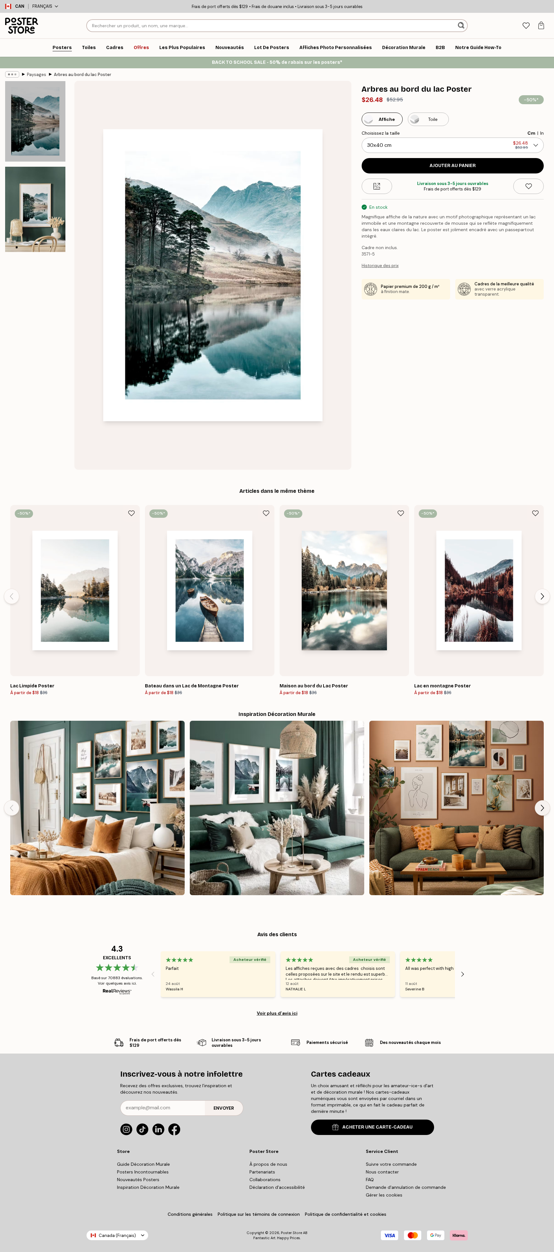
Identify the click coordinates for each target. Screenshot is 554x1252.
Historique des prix (380, 265)
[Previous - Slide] (11, 596)
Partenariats (262, 1172)
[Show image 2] (35, 209)
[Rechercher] (462, 25)
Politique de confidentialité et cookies (345, 1214)
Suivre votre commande (391, 1164)
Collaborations (265, 1179)
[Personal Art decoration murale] (456, 808)
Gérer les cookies (384, 1195)
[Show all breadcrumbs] (12, 74)
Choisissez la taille (381, 133)
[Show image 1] (35, 121)
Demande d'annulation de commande (406, 1187)
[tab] (525, 25)
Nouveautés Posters (138, 1179)
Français (42, 6)
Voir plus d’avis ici (277, 1013)
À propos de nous (268, 1164)
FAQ (370, 1179)
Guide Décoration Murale (143, 1164)
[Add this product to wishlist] (528, 186)
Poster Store (291, 1233)
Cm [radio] (531, 133)
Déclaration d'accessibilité (277, 1187)
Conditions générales (190, 1214)
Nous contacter (382, 1172)
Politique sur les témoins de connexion (259, 1214)
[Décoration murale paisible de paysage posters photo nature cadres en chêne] (97, 808)
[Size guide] (377, 186)
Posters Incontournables (143, 1172)
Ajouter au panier (453, 165)
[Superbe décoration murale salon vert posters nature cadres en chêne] (277, 808)
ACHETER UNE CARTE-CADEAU (377, 1127)
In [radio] (542, 133)
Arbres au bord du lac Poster (82, 74)
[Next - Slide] (542, 596)
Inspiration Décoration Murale (148, 1187)
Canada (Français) (117, 1235)
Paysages (36, 74)
